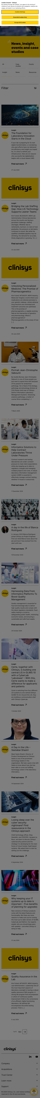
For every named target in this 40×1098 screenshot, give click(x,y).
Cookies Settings (20, 12)
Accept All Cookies (20, 22)
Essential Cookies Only (20, 17)
